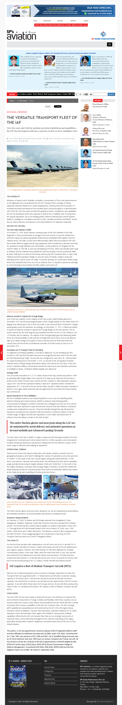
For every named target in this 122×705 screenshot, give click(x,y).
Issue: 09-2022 (13, 138)
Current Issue (49, 667)
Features (47, 675)
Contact (86, 21)
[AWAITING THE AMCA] (120, 352)
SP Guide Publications (105, 701)
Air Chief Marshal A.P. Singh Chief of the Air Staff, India (102, 151)
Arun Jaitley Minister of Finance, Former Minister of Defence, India (102, 118)
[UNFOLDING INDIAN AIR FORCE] (1, 352)
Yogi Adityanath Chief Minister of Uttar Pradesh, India (104, 141)
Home (12, 101)
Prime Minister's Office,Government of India (101, 105)
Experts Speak (49, 683)
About (35, 21)
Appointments (49, 679)
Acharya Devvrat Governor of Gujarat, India (102, 130)
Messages (97, 100)
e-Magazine (48, 671)
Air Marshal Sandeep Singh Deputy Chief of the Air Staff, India (103, 163)
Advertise (73, 21)
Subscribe (60, 21)
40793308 (105, 689)
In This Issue (22, 101)
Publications (47, 21)
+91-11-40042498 (94, 689)
